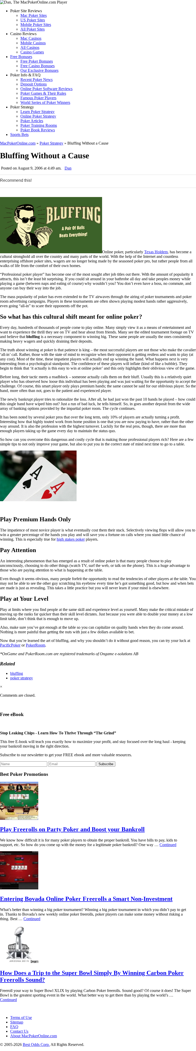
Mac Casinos (30, 38)
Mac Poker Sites (33, 15)
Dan (68, 168)
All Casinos (29, 47)
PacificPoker (10, 645)
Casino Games (32, 52)
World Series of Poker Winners (45, 102)
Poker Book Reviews (37, 130)
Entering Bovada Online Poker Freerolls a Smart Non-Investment (86, 898)
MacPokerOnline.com (17, 143)
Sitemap (16, 1022)
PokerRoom (35, 645)
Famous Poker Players (38, 98)
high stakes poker (71, 539)
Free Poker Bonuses (36, 61)
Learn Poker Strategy (37, 111)
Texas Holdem (156, 252)
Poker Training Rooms (38, 125)
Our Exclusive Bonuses (39, 70)
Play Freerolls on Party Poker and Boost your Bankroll (72, 829)
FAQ (14, 1027)
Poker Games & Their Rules (43, 93)
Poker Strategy (51, 143)
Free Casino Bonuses (37, 66)
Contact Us (19, 1031)
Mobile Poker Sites (35, 24)
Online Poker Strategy (38, 116)
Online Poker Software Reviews (46, 89)
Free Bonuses (21, 56)
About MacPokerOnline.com (33, 1036)
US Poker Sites (32, 20)
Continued (168, 845)
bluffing (16, 673)
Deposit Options (33, 84)
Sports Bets (19, 134)
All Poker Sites (32, 29)
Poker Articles (31, 121)
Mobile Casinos (33, 43)
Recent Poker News (36, 79)
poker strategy (21, 678)
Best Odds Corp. (36, 1044)
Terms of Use (21, 1017)
